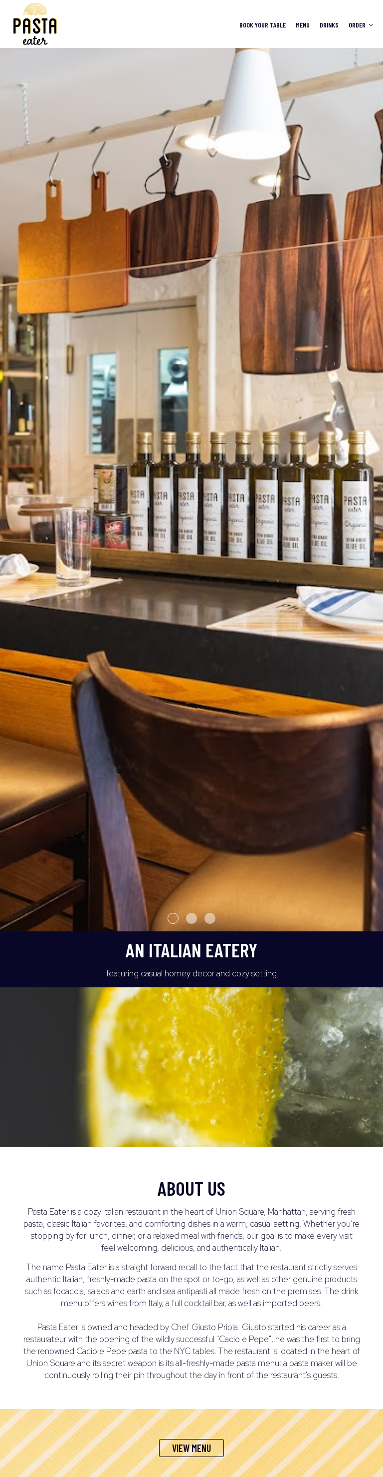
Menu (303, 24)
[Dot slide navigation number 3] (209, 918)
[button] (375, 923)
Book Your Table (262, 24)
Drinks (329, 24)
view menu (191, 1448)
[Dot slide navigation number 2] (191, 918)
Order (358, 24)
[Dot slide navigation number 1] (173, 918)
